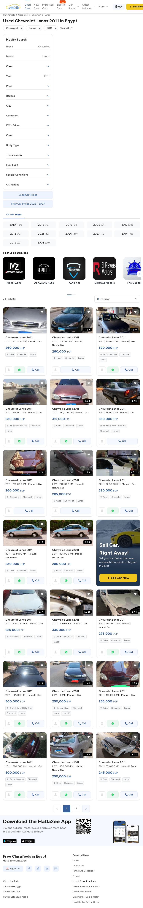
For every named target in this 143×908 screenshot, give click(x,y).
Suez (105, 497)
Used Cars (28, 6)
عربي (120, 6)
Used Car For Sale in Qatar (86, 897)
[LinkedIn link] (47, 869)
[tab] (14, 214)
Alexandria (14, 497)
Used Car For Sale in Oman (86, 902)
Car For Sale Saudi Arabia (15, 897)
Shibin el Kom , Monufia (114, 426)
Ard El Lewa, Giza (64, 636)
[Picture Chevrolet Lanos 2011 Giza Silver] (25, 320)
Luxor (59, 358)
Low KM (66, 713)
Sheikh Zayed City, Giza (21, 708)
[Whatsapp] (19, 369)
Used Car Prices (28, 194)
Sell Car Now (120, 577)
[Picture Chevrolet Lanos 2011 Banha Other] (25, 745)
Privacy (76, 876)
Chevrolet (22, 354)
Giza (12, 354)
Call (37, 369)
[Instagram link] (56, 869)
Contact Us (78, 865)
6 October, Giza (110, 354)
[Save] (42, 312)
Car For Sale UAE (11, 891)
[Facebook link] (29, 869)
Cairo (58, 426)
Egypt (13, 868)
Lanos (33, 354)
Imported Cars (48, 6)
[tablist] (71, 214)
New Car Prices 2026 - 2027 (28, 203)
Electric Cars (61, 6)
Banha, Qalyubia (17, 779)
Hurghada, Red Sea (18, 426)
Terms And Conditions (83, 870)
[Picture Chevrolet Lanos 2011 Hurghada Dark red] (25, 392)
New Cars (36, 6)
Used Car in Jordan (82, 891)
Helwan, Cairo (62, 708)
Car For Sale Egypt (12, 886)
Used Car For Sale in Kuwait (86, 886)
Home (76, 860)
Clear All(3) (66, 28)
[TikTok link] (38, 869)
